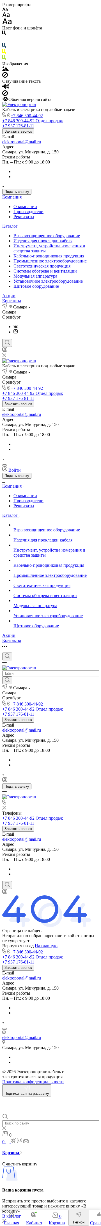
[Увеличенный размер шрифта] (7, 22)
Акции (8, 295)
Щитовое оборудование (36, 286)
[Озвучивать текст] (5, 87)
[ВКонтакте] (15, 326)
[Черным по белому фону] (4, 34)
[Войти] (4, 350)
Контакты (11, 300)
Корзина (11, 1152)
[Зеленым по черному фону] (4, 58)
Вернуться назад (18, 945)
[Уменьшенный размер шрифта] (5, 9)
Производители (28, 211)
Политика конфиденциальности (33, 1081)
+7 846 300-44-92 (27, 115)
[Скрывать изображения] (5, 76)
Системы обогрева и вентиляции (45, 271)
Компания (12, 197)
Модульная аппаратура (35, 276)
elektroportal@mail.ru (21, 141)
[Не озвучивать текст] (5, 94)
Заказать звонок (18, 131)
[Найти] (7, 680)
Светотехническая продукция (41, 266)
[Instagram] (15, 331)
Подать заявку (16, 192)
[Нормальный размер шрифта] (6, 15)
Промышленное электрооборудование (50, 261)
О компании (25, 206)
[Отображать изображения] (5, 69)
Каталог (10, 226)
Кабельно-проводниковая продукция (48, 256)
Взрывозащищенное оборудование (46, 235)
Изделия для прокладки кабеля (42, 240)
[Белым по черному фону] (4, 40)
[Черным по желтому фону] (4, 52)
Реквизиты (23, 216)
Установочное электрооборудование (48, 281)
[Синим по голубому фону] (4, 46)
